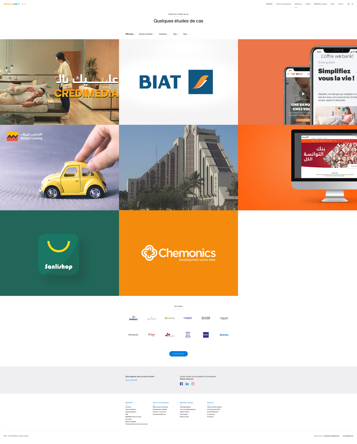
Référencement (184, 412)
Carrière (307, 4)
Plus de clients (178, 353)
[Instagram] (192, 383)
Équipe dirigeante (131, 412)
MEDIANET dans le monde (133, 416)
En (352, 4)
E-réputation (211, 414)
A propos (128, 407)
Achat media (184, 414)
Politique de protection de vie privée (136, 424)
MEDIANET (269, 4)
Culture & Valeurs (131, 409)
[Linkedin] (187, 383)
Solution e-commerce (159, 412)
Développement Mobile (160, 409)
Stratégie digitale (185, 407)
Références (298, 4)
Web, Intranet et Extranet (160, 407)
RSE (127, 414)
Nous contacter (131, 380)
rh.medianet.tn (348, 436)
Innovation (129, 419)
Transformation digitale (214, 407)
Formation (210, 416)
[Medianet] (15, 3)
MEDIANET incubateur (320, 4)
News (332, 4)
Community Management (188, 409)
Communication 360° (213, 409)
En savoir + (13, 118)
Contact (340, 4)
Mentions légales (131, 421)
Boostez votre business (283, 4)
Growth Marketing (212, 412)
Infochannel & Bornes (159, 414)
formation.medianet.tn (331, 436)
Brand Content (184, 416)
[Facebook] (181, 383)
